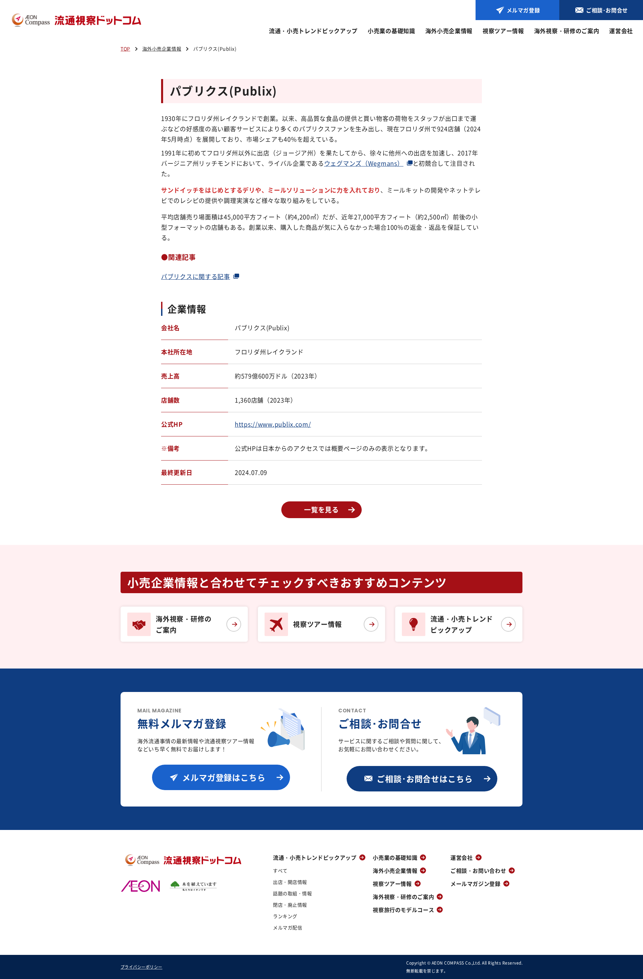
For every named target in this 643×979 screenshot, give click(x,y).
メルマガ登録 (523, 10)
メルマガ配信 (287, 927)
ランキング (285, 916)
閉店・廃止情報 (290, 904)
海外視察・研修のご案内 (566, 30)
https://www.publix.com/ (273, 424)
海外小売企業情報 (449, 30)
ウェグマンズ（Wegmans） (364, 163)
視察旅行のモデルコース (403, 910)
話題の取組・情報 (292, 893)
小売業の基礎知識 (391, 30)
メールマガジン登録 (475, 884)
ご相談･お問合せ (607, 10)
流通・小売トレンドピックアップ (313, 30)
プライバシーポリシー (141, 967)
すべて (280, 870)
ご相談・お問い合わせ (478, 870)
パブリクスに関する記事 (195, 276)
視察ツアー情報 (503, 30)
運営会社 (621, 30)
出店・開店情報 (290, 882)
